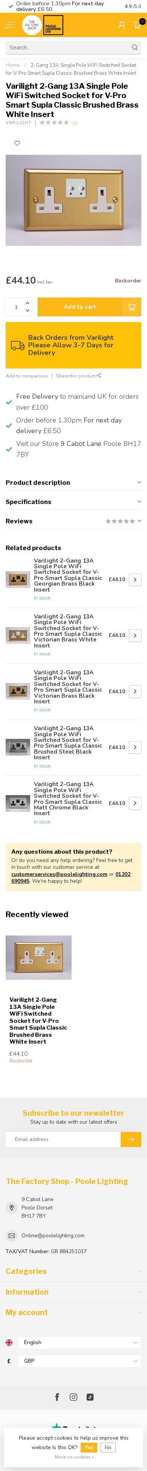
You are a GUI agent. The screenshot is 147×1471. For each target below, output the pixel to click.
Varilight (19, 123)
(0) (75, 123)
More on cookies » (74, 1457)
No (108, 1447)
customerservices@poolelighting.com (59, 874)
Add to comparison (27, 376)
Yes (89, 1447)
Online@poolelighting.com (52, 1235)
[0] (137, 24)
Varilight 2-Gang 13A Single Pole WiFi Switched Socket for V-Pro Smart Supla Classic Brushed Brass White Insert (38, 1020)
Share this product (76, 376)
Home (12, 65)
